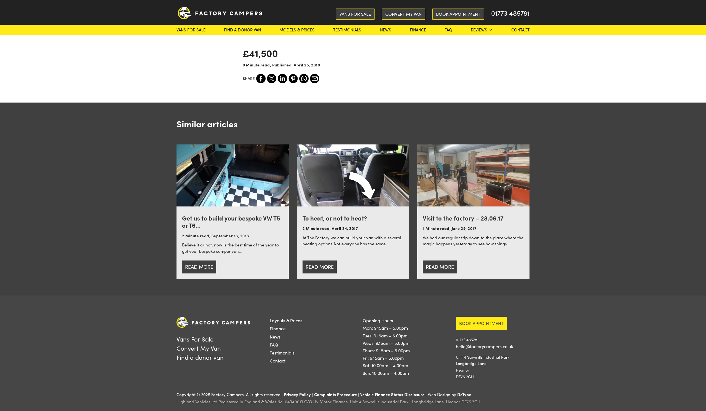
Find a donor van (242, 30)
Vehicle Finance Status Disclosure (392, 394)
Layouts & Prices (286, 320)
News (385, 30)
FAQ (448, 30)
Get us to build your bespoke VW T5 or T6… (231, 221)
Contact (520, 30)
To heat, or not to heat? (335, 218)
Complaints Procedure (335, 394)
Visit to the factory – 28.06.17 (463, 218)
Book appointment (481, 323)
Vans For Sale (190, 30)
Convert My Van (403, 14)
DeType (464, 394)
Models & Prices (297, 30)
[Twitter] (271, 78)
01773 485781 (510, 14)
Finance (418, 30)
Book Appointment (458, 14)
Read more (199, 267)
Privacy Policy (297, 394)
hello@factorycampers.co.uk (484, 346)
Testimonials (347, 30)
